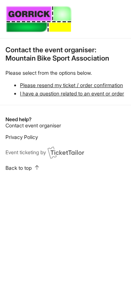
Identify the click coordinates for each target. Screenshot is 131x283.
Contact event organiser (33, 125)
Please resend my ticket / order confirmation (71, 85)
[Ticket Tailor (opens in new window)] (66, 152)
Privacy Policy (21, 137)
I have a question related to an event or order (72, 93)
